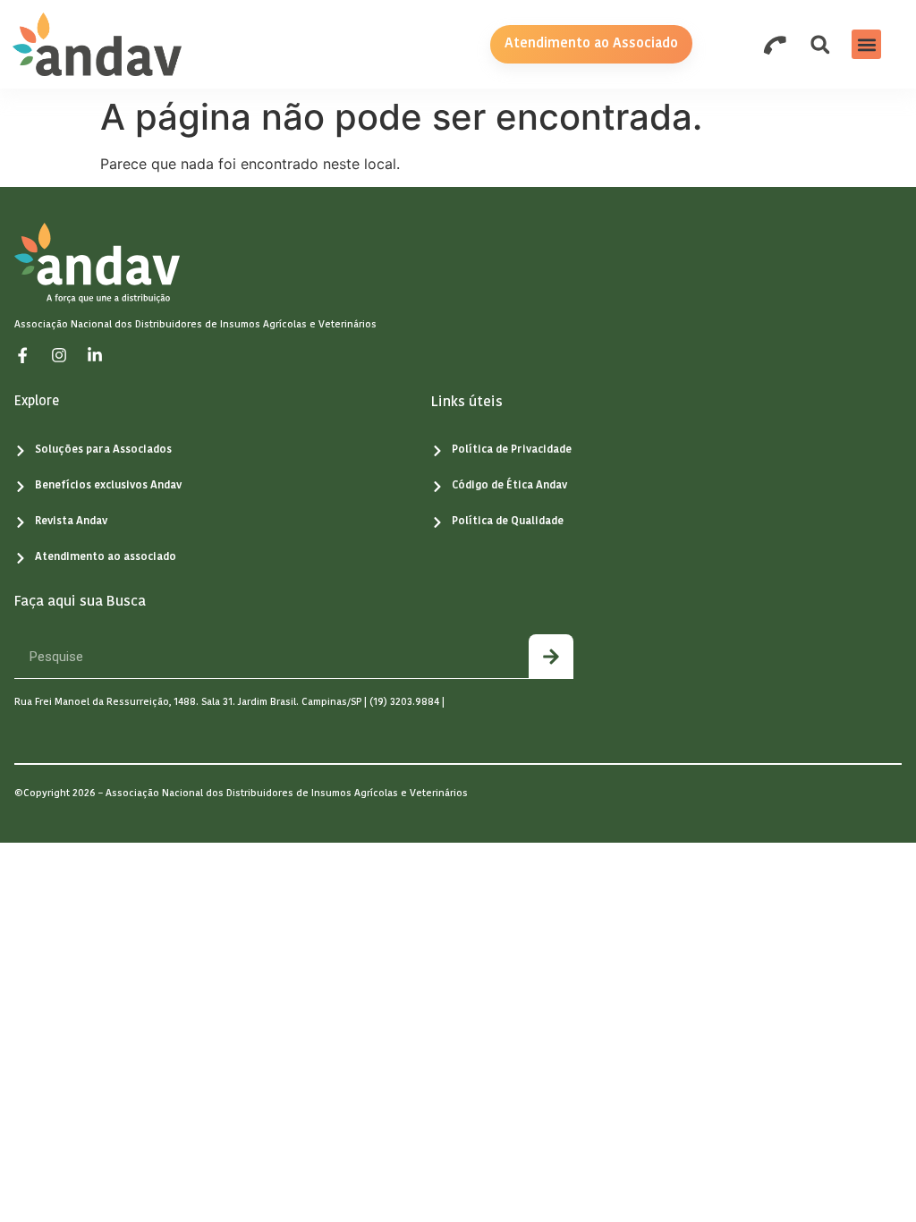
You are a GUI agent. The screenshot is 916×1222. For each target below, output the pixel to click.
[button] (866, 44)
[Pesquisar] (551, 656)
